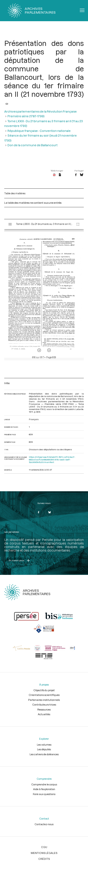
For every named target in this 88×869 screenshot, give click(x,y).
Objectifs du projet (44, 690)
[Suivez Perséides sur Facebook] (38, 512)
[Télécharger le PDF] (54, 175)
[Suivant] (49, 350)
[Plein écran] (78, 224)
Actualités (44, 714)
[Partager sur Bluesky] (81, 175)
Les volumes (44, 744)
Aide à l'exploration (44, 789)
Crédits (44, 858)
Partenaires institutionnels (44, 699)
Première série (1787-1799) (26, 116)
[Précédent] (39, 350)
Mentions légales (44, 852)
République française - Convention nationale (39, 130)
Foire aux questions (44, 794)
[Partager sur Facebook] (76, 175)
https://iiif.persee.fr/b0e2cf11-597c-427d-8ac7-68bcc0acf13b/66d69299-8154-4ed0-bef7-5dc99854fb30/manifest (52, 459)
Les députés (44, 749)
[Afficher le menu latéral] (10, 224)
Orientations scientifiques (44, 694)
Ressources (44, 709)
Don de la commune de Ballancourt (32, 145)
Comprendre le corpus (44, 784)
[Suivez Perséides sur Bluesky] (49, 512)
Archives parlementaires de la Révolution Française (40, 111)
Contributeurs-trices (44, 704)
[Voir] (6, 102)
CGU (44, 847)
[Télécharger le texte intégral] (60, 175)
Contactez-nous (44, 824)
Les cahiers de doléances (44, 754)
